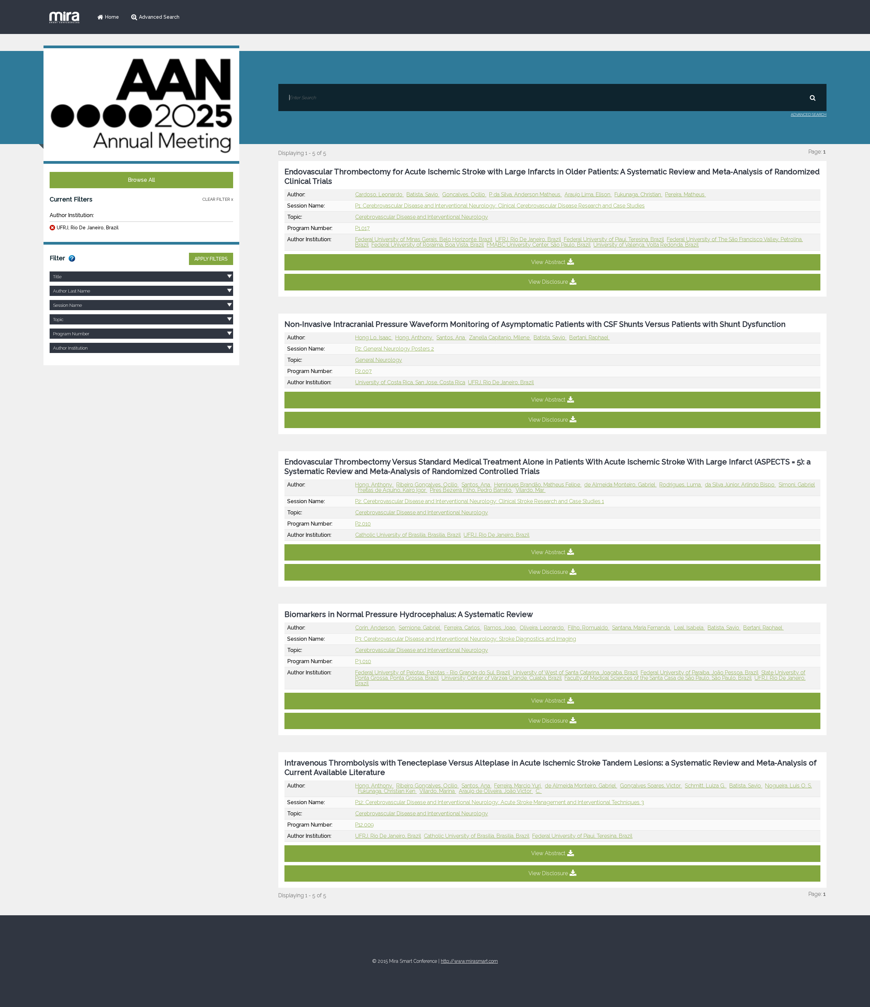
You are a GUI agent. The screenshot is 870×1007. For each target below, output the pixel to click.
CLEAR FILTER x (217, 199)
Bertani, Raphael (589, 337)
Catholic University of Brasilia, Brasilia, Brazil (408, 535)
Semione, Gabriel (420, 627)
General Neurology (378, 360)
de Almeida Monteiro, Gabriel (620, 484)
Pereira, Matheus (685, 194)
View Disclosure (548, 282)
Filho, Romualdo (588, 627)
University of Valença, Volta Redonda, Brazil (646, 245)
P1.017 (362, 228)
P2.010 (363, 523)
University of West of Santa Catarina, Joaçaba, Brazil (575, 672)
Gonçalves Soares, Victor (651, 785)
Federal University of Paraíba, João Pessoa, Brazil (700, 672)
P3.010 (363, 661)
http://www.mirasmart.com (469, 961)
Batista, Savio (422, 194)
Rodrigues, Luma (680, 484)
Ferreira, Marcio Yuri (518, 785)
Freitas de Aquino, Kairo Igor (392, 490)
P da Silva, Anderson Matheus (525, 194)
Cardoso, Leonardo (379, 194)
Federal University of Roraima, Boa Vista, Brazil (427, 245)
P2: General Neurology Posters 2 (394, 349)
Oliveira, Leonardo (542, 627)
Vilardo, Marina (437, 791)
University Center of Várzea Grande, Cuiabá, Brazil (501, 678)
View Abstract (548, 262)
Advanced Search (159, 17)
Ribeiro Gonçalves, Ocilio (427, 484)
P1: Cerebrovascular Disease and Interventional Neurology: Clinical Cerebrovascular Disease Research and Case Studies (500, 205)
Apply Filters (211, 259)
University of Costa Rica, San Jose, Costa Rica (410, 382)
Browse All (141, 180)
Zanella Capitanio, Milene (500, 337)
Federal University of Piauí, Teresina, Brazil (614, 239)
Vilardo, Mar (530, 490)
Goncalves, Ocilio (464, 194)
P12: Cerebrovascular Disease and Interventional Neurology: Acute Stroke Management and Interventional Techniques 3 (499, 802)
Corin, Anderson (375, 627)
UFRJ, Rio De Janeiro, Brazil (88, 227)
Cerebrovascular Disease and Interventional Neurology (421, 217)
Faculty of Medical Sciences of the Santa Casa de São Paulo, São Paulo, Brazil (658, 678)
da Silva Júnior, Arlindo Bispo (740, 484)
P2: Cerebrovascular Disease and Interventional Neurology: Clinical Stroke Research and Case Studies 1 (479, 501)
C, (539, 791)
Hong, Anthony (414, 337)
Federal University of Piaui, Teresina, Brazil (582, 836)
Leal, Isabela (689, 627)
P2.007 (363, 371)
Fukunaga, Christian (638, 194)
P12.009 (364, 825)
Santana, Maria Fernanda (641, 627)
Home (112, 17)
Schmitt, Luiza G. (706, 785)
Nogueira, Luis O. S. (788, 785)
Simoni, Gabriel (797, 484)
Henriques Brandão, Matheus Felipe (537, 484)
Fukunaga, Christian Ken (387, 791)
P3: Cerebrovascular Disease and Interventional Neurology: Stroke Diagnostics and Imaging (465, 639)
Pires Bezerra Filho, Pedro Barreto (471, 490)
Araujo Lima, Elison (588, 194)
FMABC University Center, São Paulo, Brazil (539, 245)
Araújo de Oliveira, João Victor (496, 791)
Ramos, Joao (500, 627)
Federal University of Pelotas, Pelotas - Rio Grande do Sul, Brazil (432, 672)
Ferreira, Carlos (462, 627)
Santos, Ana (451, 337)
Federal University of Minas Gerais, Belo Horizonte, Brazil (423, 239)
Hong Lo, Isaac (374, 337)
